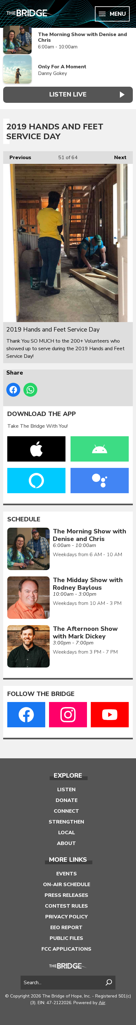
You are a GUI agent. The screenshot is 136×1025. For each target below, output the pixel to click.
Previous (17, 157)
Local (66, 832)
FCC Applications (66, 949)
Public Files (66, 938)
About (66, 843)
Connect (66, 811)
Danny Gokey (52, 73)
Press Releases (66, 895)
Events (66, 873)
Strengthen (66, 821)
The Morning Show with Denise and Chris (82, 37)
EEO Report (66, 927)
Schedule (23, 519)
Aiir (102, 1003)
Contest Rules (66, 906)
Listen (66, 789)
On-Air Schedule (66, 884)
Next (117, 157)
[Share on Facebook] (13, 390)
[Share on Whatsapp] (30, 390)
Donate (66, 800)
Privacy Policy (66, 916)
